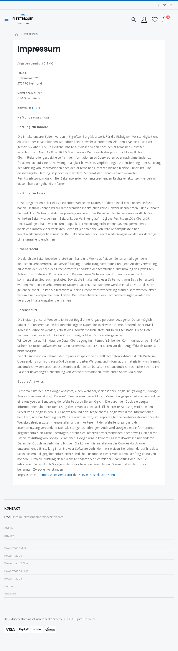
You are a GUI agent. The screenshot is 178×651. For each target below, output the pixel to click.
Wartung (10, 594)
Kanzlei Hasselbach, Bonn (97, 475)
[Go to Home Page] (16, 34)
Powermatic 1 (13, 556)
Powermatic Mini (15, 548)
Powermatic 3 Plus (16, 571)
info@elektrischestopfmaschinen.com (38, 517)
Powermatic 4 (13, 578)
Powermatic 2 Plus (16, 563)
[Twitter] (164, 5)
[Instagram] (171, 5)
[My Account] (144, 19)
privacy (9, 535)
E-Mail (36, 108)
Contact (9, 586)
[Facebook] (158, 5)
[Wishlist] (154, 19)
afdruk (8, 528)
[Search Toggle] (133, 19)
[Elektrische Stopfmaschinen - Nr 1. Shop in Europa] (23, 19)
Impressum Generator (56, 475)
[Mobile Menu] (7, 19)
